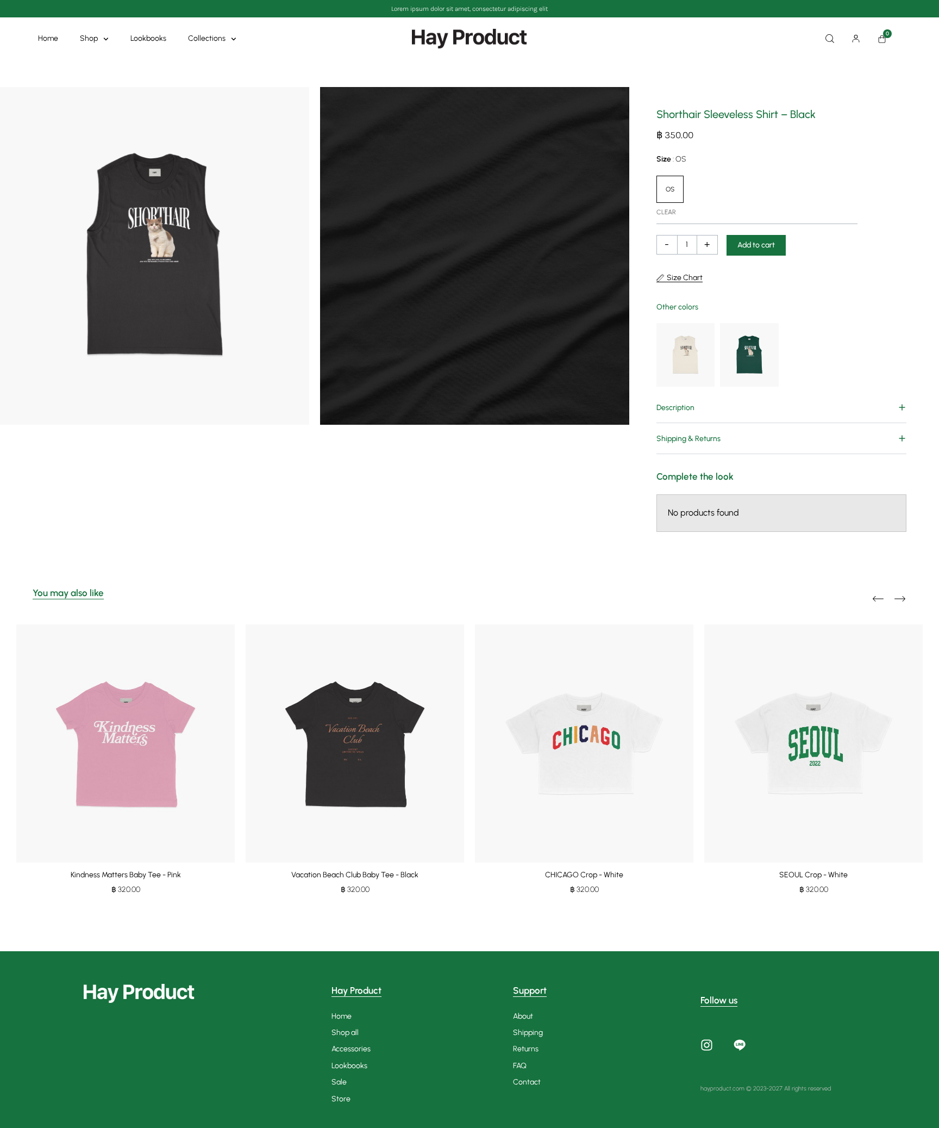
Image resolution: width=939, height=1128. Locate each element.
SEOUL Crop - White (813, 874)
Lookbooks (148, 38)
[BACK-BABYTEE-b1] (474, 256)
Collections (207, 38)
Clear (666, 212)
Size (671, 159)
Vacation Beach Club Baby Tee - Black (354, 874)
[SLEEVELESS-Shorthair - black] (154, 256)
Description (675, 407)
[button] (781, 407)
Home (48, 38)
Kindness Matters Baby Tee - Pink (126, 874)
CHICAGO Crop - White (584, 874)
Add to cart (756, 245)
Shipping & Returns (688, 438)
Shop (89, 38)
